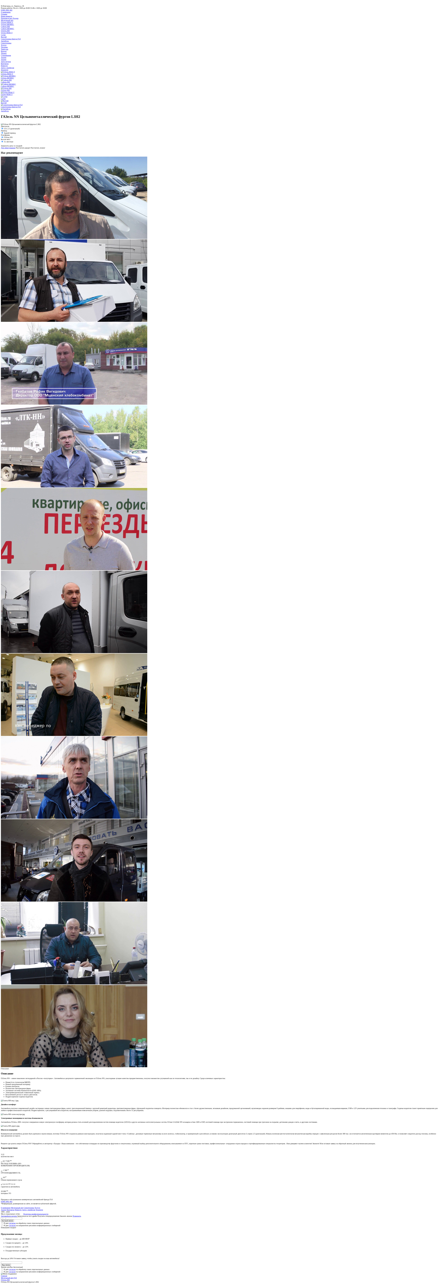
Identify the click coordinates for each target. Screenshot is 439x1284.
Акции (3, 57)
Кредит (4, 51)
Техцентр (4, 70)
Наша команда (6, 16)
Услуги (3, 45)
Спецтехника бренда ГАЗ (11, 39)
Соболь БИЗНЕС (7, 29)
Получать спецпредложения (48, 1216)
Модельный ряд (7, 20)
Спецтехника (6, 43)
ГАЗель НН (5, 31)
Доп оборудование (8, 148)
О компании (6, 12)
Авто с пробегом (7, 68)
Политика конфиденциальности (35, 1214)
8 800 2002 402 (6, 10)
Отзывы (4, 14)
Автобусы (5, 41)
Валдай (4, 37)
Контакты (5, 64)
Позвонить (77, 1216)
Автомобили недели (9, 1216)
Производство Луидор (9, 18)
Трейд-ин (4, 49)
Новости (4, 66)
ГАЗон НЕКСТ (7, 33)
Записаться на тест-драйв (27, 1216)
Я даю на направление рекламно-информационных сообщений (32, 1225)
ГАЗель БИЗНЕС (7, 25)
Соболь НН (5, 27)
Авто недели (6, 62)
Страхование (6, 55)
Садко (3, 35)
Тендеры (4, 47)
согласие (12, 1223)
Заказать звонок (66, 1216)
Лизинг (4, 53)
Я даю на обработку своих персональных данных (27, 1223)
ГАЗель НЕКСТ (7, 22)
